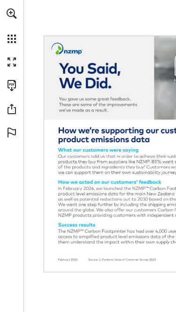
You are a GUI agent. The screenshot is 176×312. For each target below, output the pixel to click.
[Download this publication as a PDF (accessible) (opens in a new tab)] (11, 85)
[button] (11, 13)
